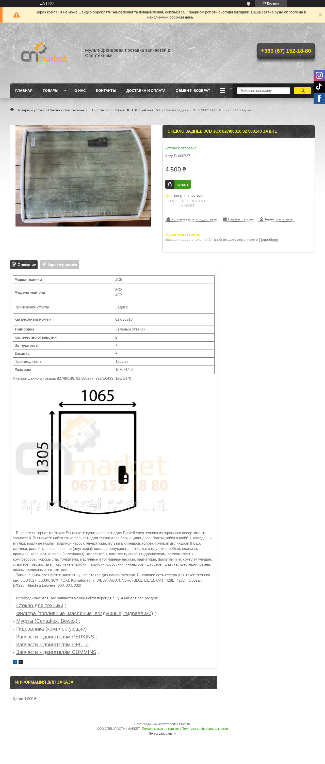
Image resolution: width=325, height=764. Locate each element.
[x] (21, 663)
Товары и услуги (30, 110)
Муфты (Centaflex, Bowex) (47, 621)
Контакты (106, 91)
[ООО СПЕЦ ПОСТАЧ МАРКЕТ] (43, 53)
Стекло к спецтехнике (66, 110)
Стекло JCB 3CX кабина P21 (137, 110)
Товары (50, 91)
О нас (80, 91)
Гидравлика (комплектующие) (51, 629)
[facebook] (15, 663)
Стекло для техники (39, 605)
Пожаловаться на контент (161, 729)
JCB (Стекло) (99, 110)
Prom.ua (185, 724)
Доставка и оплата (146, 91)
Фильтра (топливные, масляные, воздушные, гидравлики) (84, 613)
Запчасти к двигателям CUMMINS (56, 652)
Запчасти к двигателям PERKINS (55, 636)
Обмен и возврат (193, 91)
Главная (23, 91)
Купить (182, 184)
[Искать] (302, 90)
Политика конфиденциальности (205, 729)
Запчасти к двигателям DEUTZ (52, 644)
